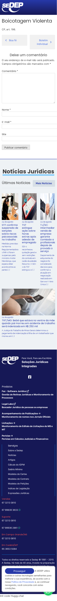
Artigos (11, 459)
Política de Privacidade (22, 582)
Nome (6, 109)
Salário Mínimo (15, 469)
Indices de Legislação (19, 488)
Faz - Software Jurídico (28, 394)
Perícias (25, 437)
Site (4, 134)
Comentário (10, 71)
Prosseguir (19, 571)
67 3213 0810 (9, 502)
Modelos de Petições (18, 483)
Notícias (12, 455)
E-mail (6, 122)
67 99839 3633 (10, 510)
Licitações (27, 426)
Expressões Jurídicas (18, 493)
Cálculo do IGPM (16, 464)
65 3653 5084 (9, 549)
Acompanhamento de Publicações (26, 415)
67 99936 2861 (10, 527)
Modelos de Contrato (18, 479)
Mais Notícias (44, 183)
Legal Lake (25, 405)
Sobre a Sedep (15, 450)
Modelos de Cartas (17, 474)
